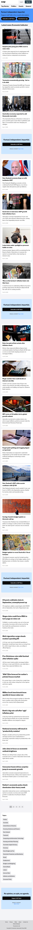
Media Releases (16, 923)
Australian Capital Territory (10, 844)
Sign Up (28, 2)
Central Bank (6, 866)
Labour (5, 870)
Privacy (11, 922)
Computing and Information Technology (13, 838)
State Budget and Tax (8, 851)
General (28, 6)
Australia (5, 822)
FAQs (16, 922)
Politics (13, 6)
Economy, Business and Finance (11, 829)
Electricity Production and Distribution (13, 854)
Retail (4, 857)
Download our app (23, 18)
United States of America (9, 826)
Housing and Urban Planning (10, 841)
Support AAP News (16, 898)
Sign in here (20, 148)
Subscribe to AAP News (9, 18)
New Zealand (6, 832)
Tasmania (5, 835)
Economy (5, 848)
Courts (21, 6)
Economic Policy (7, 879)
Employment (6, 860)
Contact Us (25, 922)
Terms (6, 922)
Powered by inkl (16, 926)
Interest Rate (6, 873)
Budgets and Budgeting (9, 863)
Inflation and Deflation (9, 876)
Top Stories (5, 6)
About (20, 922)
